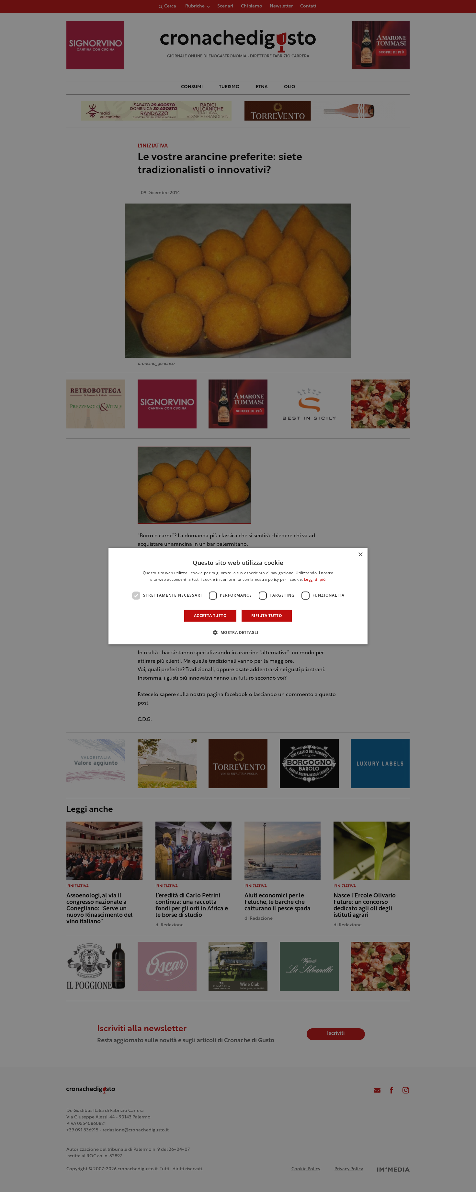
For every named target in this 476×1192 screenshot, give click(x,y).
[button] (238, 632)
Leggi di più (315, 580)
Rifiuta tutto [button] (266, 615)
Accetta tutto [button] (210, 615)
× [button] (360, 554)
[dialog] (238, 596)
